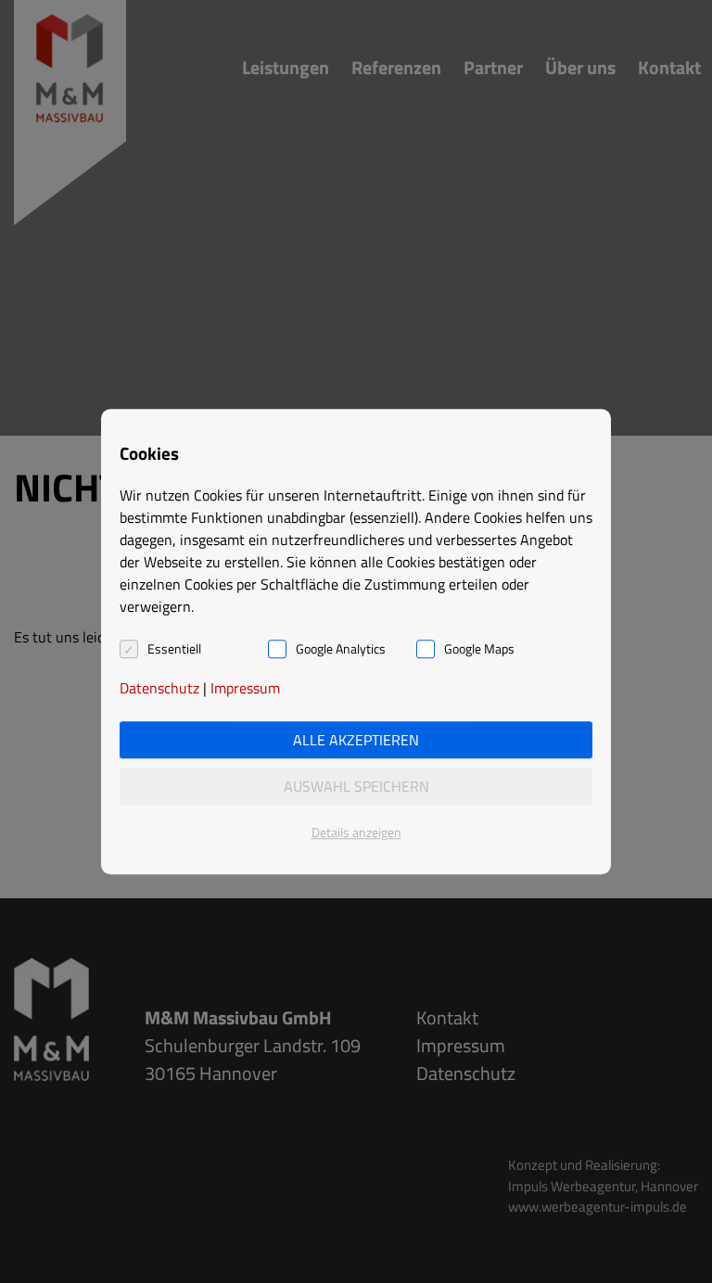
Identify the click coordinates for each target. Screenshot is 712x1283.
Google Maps (479, 649)
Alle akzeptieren (356, 740)
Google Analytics (341, 649)
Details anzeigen (356, 832)
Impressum (245, 688)
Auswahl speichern (356, 786)
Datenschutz (159, 688)
